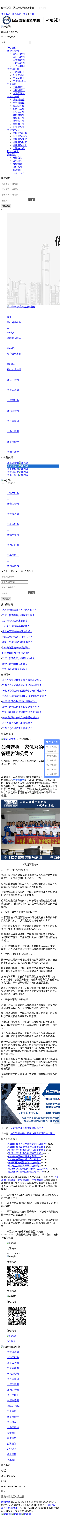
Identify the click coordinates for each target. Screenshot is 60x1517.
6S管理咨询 (13, 50)
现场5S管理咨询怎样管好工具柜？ (25, 1153)
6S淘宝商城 (19, 93)
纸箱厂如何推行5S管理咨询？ (17, 642)
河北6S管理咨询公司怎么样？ (17, 637)
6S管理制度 (13, 472)
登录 (25, 14)
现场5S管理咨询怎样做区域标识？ (25, 1171)
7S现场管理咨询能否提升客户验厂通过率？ (24, 690)
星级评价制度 (20, 142)
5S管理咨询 (23, 1180)
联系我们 (16, 14)
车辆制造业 (18, 102)
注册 (31, 14)
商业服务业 (18, 127)
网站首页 (11, 47)
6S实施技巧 (13, 466)
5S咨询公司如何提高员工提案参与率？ (22, 685)
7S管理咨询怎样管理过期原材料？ (19, 701)
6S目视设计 (13, 84)
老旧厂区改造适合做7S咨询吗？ (24, 1162)
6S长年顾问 (19, 66)
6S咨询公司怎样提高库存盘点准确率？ (22, 680)
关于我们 (5, 14)
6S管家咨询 (19, 60)
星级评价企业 (20, 145)
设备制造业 (18, 99)
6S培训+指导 (19, 81)
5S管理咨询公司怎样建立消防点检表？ (22, 712)
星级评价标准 (20, 133)
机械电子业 (18, 118)
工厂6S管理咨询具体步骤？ (16, 626)
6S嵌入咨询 (19, 57)
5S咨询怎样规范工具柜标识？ (17, 728)
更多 (55, 604)
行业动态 (17, 163)
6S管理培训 (13, 69)
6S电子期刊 (13, 475)
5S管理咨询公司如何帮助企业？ (18, 658)
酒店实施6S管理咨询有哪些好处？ (19, 610)
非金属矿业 (18, 112)
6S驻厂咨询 (19, 54)
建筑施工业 (18, 121)
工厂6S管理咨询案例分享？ (16, 620)
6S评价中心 (13, 130)
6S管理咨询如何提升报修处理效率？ (20, 707)
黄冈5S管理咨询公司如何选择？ (26, 1128)
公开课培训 (18, 75)
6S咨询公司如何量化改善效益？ (24, 1156)
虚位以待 (17, 167)
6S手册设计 (19, 87)
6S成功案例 (13, 96)
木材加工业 (18, 124)
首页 (13, 739)
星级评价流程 (20, 139)
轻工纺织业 (18, 105)
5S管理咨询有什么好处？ (15, 663)
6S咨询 (11, 1180)
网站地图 (5, 1502)
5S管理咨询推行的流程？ (15, 669)
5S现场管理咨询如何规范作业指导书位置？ (24, 696)
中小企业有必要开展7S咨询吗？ (24, 1165)
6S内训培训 (19, 72)
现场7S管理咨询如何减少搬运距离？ (27, 1150)
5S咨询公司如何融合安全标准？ (24, 1159)
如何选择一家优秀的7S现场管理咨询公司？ (32, 1133)
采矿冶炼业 (18, 115)
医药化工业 (18, 109)
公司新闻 (17, 160)
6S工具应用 (13, 469)
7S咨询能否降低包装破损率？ (17, 723)
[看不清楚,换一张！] (31, 199)
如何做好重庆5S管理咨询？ (16, 647)
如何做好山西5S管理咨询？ (16, 653)
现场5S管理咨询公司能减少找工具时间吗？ (30, 1168)
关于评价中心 (20, 136)
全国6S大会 (19, 148)
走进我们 (17, 157)
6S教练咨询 (19, 63)
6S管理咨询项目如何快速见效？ (18, 615)
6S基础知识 (13, 463)
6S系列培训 (19, 78)
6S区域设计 (19, 90)
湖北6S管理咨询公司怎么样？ (17, 631)
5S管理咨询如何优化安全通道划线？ (20, 717)
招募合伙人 (13, 151)
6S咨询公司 (41, 8)
